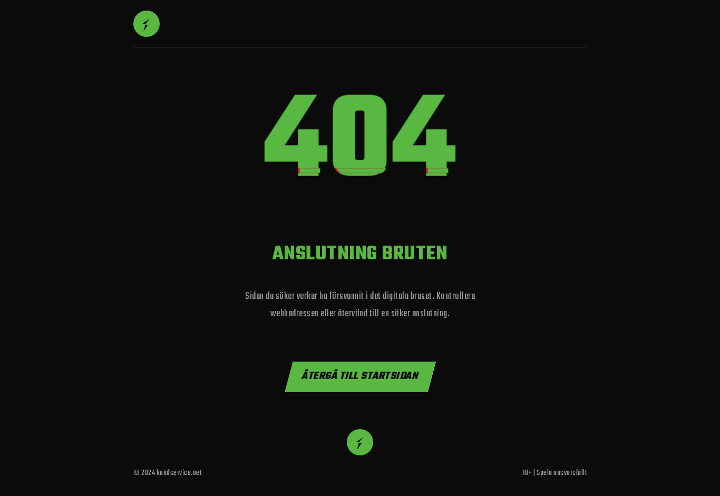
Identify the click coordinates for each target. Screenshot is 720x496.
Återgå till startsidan (360, 376)
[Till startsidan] (146, 24)
